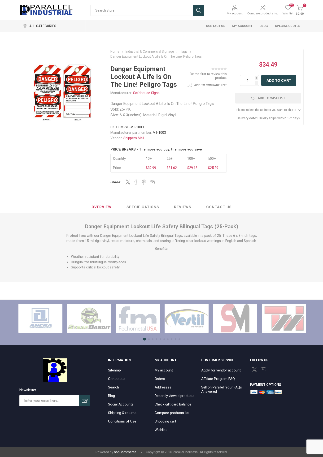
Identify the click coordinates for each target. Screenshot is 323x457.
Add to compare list (210, 85)
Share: (115, 182)
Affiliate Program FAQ (218, 379)
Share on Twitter (128, 182)
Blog (111, 396)
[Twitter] (254, 369)
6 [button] (164, 339)
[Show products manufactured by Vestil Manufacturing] (187, 318)
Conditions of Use (122, 421)
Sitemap (114, 370)
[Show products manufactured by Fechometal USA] (138, 318)
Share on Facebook (136, 182)
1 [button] (144, 339)
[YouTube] (263, 369)
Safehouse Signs (146, 93)
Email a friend (152, 182)
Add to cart (278, 80)
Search (198, 10)
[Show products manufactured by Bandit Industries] (89, 318)
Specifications (143, 207)
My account (235, 13)
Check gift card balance (173, 404)
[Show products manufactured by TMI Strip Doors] (284, 318)
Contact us (116, 379)
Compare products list (262, 13)
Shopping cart (165, 421)
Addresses (163, 387)
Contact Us (219, 207)
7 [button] (168, 339)
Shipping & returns (122, 413)
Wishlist (161, 430)
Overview (102, 207)
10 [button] (179, 339)
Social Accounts (121, 404)
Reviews (182, 207)
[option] (40, 318)
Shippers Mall (133, 138)
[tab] (101, 207)
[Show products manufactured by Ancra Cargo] (40, 318)
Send (84, 400)
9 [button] (175, 339)
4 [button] (156, 339)
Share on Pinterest (144, 182)
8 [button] (171, 339)
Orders (160, 379)
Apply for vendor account (221, 370)
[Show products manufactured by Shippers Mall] (235, 318)
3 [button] (152, 339)
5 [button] (160, 339)
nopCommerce (125, 452)
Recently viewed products (174, 396)
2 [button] (149, 339)
